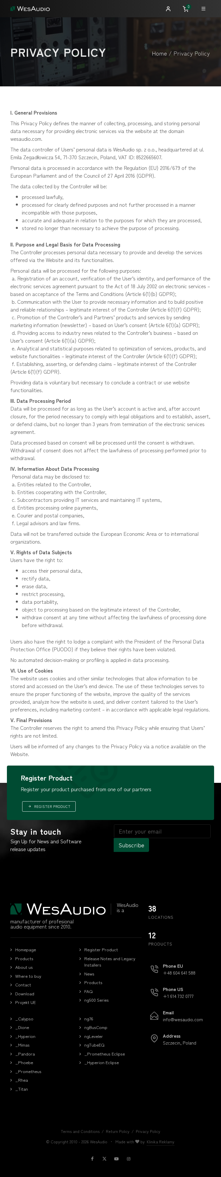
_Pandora (25, 1054)
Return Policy (117, 1131)
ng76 (88, 1018)
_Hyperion (25, 1036)
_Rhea (21, 1080)
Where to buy (28, 976)
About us (24, 967)
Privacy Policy (148, 1131)
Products (24, 958)
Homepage (25, 949)
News (89, 974)
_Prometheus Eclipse (104, 1054)
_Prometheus (28, 1071)
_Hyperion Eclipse (101, 1062)
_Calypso (24, 1018)
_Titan (21, 1089)
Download (24, 993)
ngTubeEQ (94, 1045)
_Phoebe (24, 1062)
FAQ (88, 991)
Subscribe (131, 845)
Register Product (101, 949)
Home (159, 53)
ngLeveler (93, 1036)
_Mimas (22, 1045)
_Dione (22, 1027)
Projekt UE (25, 1002)
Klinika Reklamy (160, 1141)
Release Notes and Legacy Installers (109, 961)
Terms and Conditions (80, 1131)
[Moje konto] (168, 9)
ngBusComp (95, 1027)
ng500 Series (96, 1000)
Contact (23, 985)
